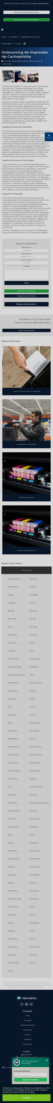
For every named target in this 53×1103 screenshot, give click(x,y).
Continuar (26, 1098)
